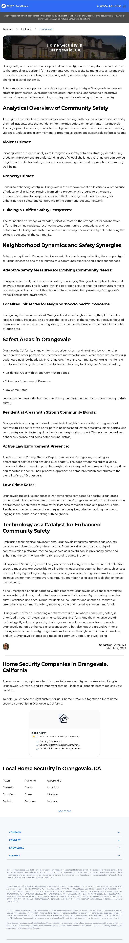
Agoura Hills (54, 780)
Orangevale (46, 29)
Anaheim (8, 801)
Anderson (30, 801)
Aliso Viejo (9, 794)
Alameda (8, 787)
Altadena (52, 794)
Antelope (52, 801)
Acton (6, 780)
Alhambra (53, 787)
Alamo (28, 787)
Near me (8, 29)
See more (64, 811)
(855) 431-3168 (110, 6)
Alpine (28, 794)
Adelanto (30, 780)
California (26, 29)
